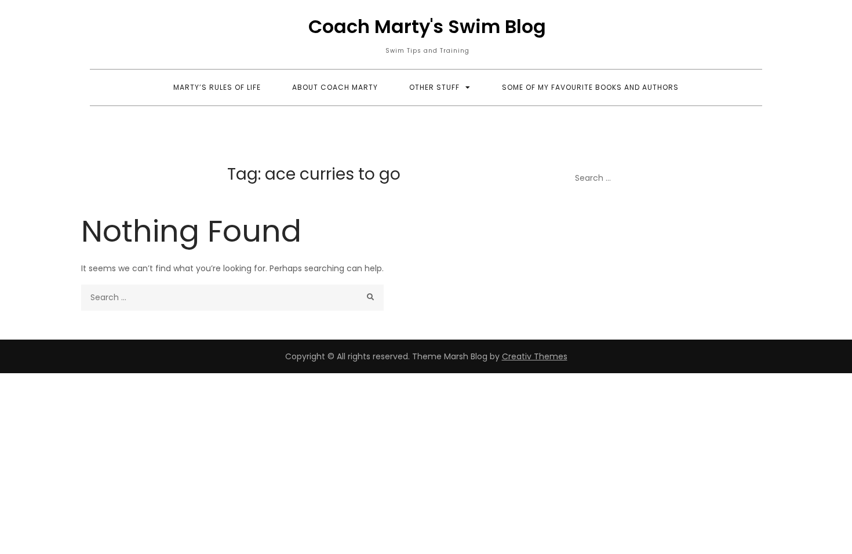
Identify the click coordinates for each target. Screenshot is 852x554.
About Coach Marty (335, 87)
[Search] (371, 298)
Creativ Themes (534, 356)
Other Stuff (434, 87)
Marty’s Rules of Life (217, 87)
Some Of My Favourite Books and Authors (590, 87)
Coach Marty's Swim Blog (427, 26)
